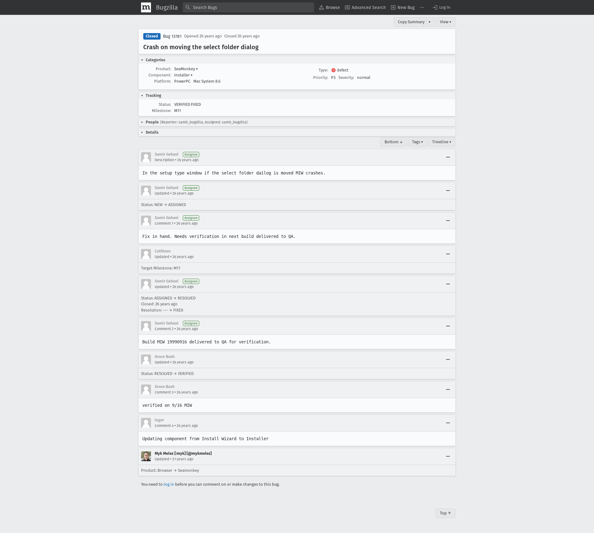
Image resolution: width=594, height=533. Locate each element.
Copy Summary (411, 21)
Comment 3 (164, 392)
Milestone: (161, 110)
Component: (159, 75)
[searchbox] (248, 7)
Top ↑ (445, 513)
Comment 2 (164, 329)
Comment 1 (164, 223)
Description (164, 160)
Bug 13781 (172, 36)
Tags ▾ (417, 142)
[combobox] (248, 7)
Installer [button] (183, 75)
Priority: (320, 77)
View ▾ (445, 21)
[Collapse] (448, 157)
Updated (162, 193)
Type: (323, 70)
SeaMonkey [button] (186, 69)
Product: (163, 69)
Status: (165, 104)
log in (169, 484)
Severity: (346, 77)
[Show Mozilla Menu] (146, 7)
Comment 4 (164, 425)
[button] (441, 7)
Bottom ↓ (394, 142)
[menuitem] (329, 7)
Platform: (162, 81)
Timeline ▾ (441, 142)
